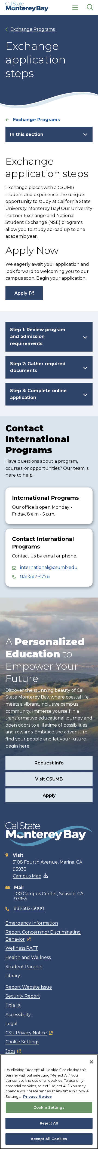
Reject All (49, 1123)
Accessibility (18, 1014)
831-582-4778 (35, 576)
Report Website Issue (28, 987)
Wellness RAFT (21, 948)
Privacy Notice (37, 1096)
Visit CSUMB (49, 779)
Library (12, 975)
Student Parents (23, 966)
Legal (11, 1023)
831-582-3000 (29, 908)
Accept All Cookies (49, 1138)
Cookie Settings (22, 1041)
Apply (20, 293)
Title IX (13, 1005)
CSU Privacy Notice (26, 1032)
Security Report (22, 996)
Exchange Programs (32, 29)
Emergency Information (31, 923)
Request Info (49, 763)
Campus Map (27, 876)
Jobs (10, 1051)
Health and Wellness (28, 957)
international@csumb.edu (49, 567)
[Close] (91, 1062)
